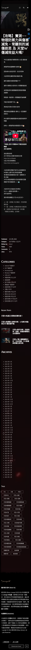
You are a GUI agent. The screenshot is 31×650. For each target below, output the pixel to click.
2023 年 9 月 (8, 435)
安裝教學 (7, 280)
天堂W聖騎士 (7, 540)
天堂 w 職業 (18, 540)
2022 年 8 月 (8, 465)
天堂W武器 (6, 526)
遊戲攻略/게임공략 (10, 296)
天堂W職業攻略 (7, 543)
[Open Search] (24, 7)
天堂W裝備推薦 (20, 543)
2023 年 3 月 (8, 449)
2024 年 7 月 (8, 411)
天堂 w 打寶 (17, 512)
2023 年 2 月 (8, 451)
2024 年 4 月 (8, 418)
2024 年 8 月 (8, 409)
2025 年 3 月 (8, 392)
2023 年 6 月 (8, 442)
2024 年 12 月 (9, 399)
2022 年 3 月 (8, 475)
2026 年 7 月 (8, 364)
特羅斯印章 (6, 550)
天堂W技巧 (6, 516)
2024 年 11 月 (9, 402)
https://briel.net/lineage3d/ (11, 163)
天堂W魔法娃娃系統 (21, 547)
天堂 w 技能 (17, 516)
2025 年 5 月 (8, 387)
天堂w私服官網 (18, 197)
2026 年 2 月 (8, 376)
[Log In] (28, 7)
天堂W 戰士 (18, 509)
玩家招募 (16, 550)
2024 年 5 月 (8, 416)
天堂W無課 (17, 533)
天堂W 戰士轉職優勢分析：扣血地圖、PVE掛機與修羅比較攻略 (20, 341)
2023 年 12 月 (9, 428)
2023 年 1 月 (8, 453)
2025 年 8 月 (8, 383)
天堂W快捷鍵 (7, 509)
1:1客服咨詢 (5, 642)
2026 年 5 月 (8, 369)
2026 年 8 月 (8, 362)
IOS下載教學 (8, 268)
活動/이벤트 (8, 289)
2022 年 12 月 (9, 456)
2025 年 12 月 (9, 380)
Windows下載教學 (10, 273)
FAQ (5, 491)
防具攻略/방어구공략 (11, 301)
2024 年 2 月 (8, 423)
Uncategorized (9, 270)
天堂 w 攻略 (6, 522)
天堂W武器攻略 (18, 526)
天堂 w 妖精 (6, 498)
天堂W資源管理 (7, 547)
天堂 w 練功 (17, 536)
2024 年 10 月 (9, 404)
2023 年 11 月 (9, 430)
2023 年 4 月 (8, 446)
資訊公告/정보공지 (10, 294)
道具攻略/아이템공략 (11, 299)
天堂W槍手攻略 (18, 522)
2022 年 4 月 (8, 472)
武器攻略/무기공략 (10, 287)
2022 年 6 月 (8, 470)
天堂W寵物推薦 (7, 502)
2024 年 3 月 (8, 420)
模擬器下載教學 (9, 285)
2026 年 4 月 (8, 371)
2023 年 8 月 (8, 437)
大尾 (12, 491)
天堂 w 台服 (16, 495)
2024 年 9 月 (8, 406)
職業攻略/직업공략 (10, 292)
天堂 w (19, 491)
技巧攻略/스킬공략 (14, 241)
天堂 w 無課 (6, 533)
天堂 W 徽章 (19, 505)
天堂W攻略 (19, 519)
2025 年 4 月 (8, 390)
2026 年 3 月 (8, 373)
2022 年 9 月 (8, 463)
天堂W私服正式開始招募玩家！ (12, 316)
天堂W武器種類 (7, 529)
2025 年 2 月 (8, 395)
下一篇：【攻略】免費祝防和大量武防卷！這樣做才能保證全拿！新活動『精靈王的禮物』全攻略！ (15, 209)
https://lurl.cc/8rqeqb (10, 158)
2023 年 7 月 (8, 439)
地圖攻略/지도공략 (10, 277)
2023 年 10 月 (9, 432)
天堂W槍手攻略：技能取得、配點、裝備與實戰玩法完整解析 (21, 331)
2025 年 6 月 (8, 385)
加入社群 (15, 642)
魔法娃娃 (15, 553)
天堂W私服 (6, 536)
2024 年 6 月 (8, 413)
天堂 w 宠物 (17, 498)
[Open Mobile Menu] (19, 7)
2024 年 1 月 (8, 425)
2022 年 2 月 (8, 477)
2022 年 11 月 (9, 458)
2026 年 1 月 (8, 378)
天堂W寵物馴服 (7, 505)
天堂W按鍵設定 (7, 519)
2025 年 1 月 (8, 397)
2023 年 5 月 (8, 444)
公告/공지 (8, 275)
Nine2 (10, 244)
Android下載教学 (10, 266)
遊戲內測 (6, 553)
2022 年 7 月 (8, 468)
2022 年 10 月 (9, 460)
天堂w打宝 (6, 512)
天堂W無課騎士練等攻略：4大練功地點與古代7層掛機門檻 (15, 323)
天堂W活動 (19, 529)
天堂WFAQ (6, 495)
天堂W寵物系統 (20, 502)
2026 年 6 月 (8, 366)
